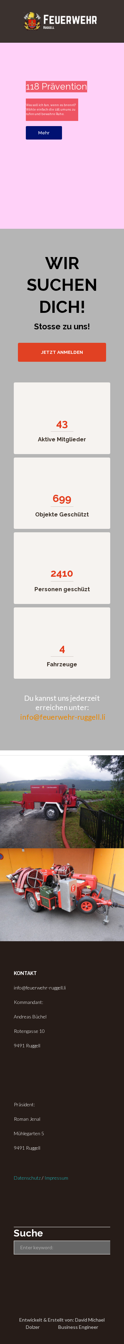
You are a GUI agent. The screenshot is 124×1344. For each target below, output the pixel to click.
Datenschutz (27, 1178)
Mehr (44, 132)
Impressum (56, 1178)
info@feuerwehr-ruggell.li (62, 716)
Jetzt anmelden (62, 352)
